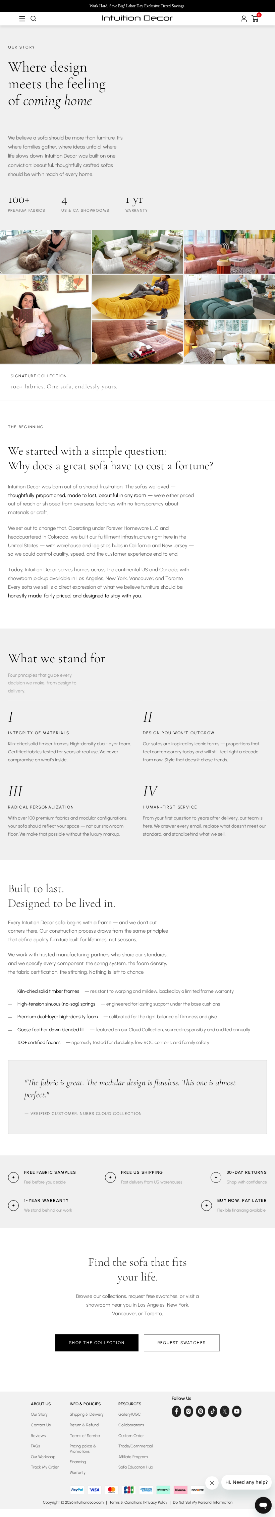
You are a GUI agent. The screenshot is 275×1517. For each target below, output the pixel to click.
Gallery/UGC (129, 1414)
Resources (129, 1404)
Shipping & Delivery (87, 1414)
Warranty (78, 1472)
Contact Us (41, 1425)
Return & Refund (84, 1425)
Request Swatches (182, 1342)
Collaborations (131, 1425)
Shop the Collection (96, 1342)
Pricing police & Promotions (83, 1449)
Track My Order (45, 1467)
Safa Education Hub (135, 1467)
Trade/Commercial (135, 1446)
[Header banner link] (137, 6)
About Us (41, 1404)
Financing (78, 1461)
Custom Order (131, 1435)
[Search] (32, 18)
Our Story (39, 1414)
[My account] (243, 18)
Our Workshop (43, 1456)
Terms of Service (85, 1435)
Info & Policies (85, 1404)
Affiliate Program (133, 1456)
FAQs (35, 1446)
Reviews (38, 1435)
